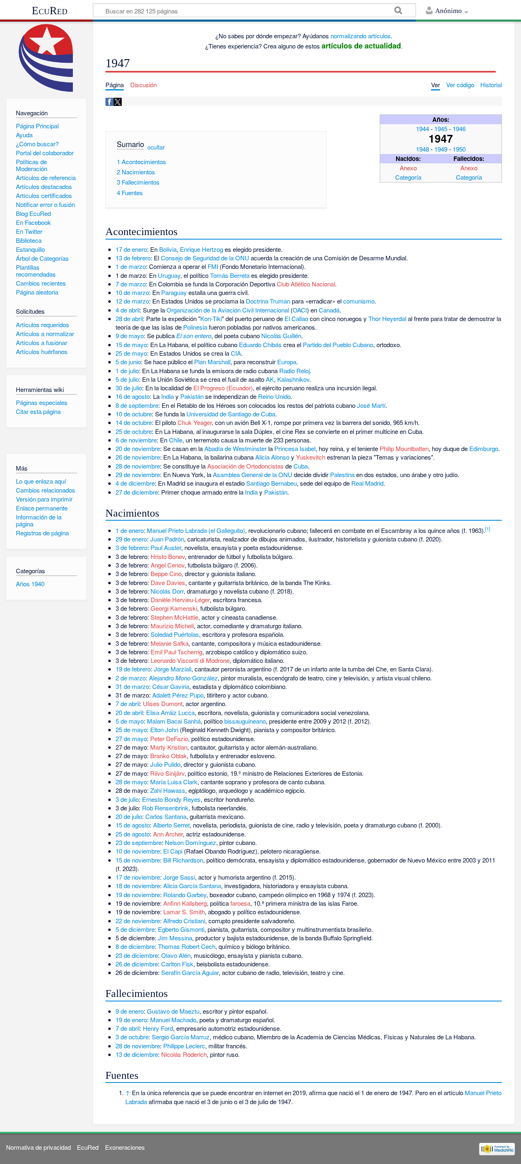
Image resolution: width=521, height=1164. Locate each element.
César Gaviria (170, 686)
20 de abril (129, 712)
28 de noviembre (138, 466)
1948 (422, 149)
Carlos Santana (165, 816)
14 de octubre (134, 422)
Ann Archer (168, 834)
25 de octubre (134, 431)
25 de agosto (133, 834)
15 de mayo (131, 344)
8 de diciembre (135, 946)
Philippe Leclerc (184, 1045)
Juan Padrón (167, 539)
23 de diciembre (137, 955)
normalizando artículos (361, 35)
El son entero (193, 335)
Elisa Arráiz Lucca (170, 712)
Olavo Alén (175, 955)
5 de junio (128, 361)
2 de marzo (131, 677)
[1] (487, 528)
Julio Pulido (165, 764)
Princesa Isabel (294, 448)
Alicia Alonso (272, 457)
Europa (286, 361)
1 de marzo (131, 266)
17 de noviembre (138, 877)
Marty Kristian (168, 747)
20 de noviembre (138, 448)
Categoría (408, 177)
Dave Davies (168, 582)
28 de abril (129, 318)
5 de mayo (130, 721)
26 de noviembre (138, 457)
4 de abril (128, 310)
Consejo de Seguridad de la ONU (205, 257)
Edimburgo (483, 448)
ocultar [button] (156, 147)
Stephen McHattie (174, 617)
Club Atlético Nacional (306, 283)
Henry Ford (158, 1028)
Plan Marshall (212, 361)
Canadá (329, 310)
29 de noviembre (138, 474)
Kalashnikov (293, 379)
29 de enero (131, 539)
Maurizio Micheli (172, 625)
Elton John (164, 729)
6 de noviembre (136, 440)
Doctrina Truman (268, 301)
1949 (440, 149)
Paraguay (174, 292)
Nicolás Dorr (167, 591)
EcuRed (50, 10)
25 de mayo (131, 353)
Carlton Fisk (177, 963)
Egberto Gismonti (181, 929)
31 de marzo (132, 686)
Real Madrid (367, 483)
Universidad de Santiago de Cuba (230, 413)
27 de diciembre (137, 492)
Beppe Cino (166, 573)
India (167, 396)
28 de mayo (131, 781)
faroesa (240, 903)
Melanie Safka (169, 643)
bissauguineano (245, 721)
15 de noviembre (138, 860)
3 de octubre (132, 1036)
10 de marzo (132, 292)
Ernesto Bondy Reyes (171, 799)
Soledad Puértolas (175, 634)
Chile (175, 440)
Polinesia (195, 327)
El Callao (296, 318)
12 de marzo (132, 301)
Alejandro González (183, 677)
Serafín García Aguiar (190, 972)
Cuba (300, 466)
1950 (459, 149)
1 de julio (127, 370)
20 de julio (129, 816)
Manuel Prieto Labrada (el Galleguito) (196, 530)
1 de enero (130, 530)
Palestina (342, 474)
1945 (440, 128)
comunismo (358, 301)
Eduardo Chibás (260, 344)
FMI (213, 266)
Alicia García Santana (192, 885)
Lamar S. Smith (184, 911)
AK (270, 379)
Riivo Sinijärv (167, 773)
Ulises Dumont (162, 703)
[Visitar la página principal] (46, 58)
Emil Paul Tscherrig (176, 651)
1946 (459, 128)
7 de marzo (131, 283)
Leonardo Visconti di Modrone (190, 660)
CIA (236, 353)
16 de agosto (133, 396)
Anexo (408, 167)
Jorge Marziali (172, 669)
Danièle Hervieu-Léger (180, 599)
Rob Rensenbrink (165, 807)
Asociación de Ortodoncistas (245, 466)
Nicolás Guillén (281, 335)
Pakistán (192, 396)
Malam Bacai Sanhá (174, 721)
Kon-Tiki (211, 318)
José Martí (371, 405)
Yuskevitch (310, 457)
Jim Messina (175, 937)
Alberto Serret (171, 825)
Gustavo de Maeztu (173, 1011)
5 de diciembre (135, 929)
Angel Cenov (167, 565)
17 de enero (131, 249)
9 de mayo (130, 335)
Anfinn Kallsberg (185, 903)
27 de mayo (131, 738)
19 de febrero (133, 669)
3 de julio (127, 799)
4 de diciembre (135, 483)
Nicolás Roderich (184, 1054)
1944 (422, 128)
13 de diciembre (137, 1054)
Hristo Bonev (168, 556)
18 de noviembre (138, 885)
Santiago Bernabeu (271, 483)
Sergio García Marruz (181, 1036)
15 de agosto (133, 825)
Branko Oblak (168, 755)
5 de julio (127, 379)
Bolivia (168, 249)
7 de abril (128, 703)
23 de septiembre (139, 842)
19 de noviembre (138, 894)
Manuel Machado (173, 1019)
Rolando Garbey (184, 894)
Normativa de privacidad (38, 1147)
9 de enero (130, 1011)
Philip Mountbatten (404, 448)
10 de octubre (134, 413)
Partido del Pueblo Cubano (338, 344)
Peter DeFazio (169, 738)
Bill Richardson (183, 860)
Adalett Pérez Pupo (178, 695)
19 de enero (131, 1019)
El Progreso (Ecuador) (223, 387)
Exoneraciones (125, 1147)
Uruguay (169, 275)
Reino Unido (274, 396)
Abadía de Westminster (235, 448)
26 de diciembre (137, 963)
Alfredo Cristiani (184, 920)
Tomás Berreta (230, 275)
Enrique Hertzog (201, 249)
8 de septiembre (137, 405)
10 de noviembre (138, 851)
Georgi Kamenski (174, 608)
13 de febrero (133, 257)
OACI (300, 310)
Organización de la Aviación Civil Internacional (227, 310)
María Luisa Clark (173, 781)
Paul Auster (166, 547)
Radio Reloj (294, 370)
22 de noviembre (138, 920)
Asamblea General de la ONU (252, 474)
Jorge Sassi (179, 877)
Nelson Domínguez (190, 842)
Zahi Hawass (167, 790)
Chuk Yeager (194, 422)
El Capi (172, 851)
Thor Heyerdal (387, 318)
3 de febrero (131, 547)
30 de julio (129, 387)
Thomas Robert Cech (186, 946)
